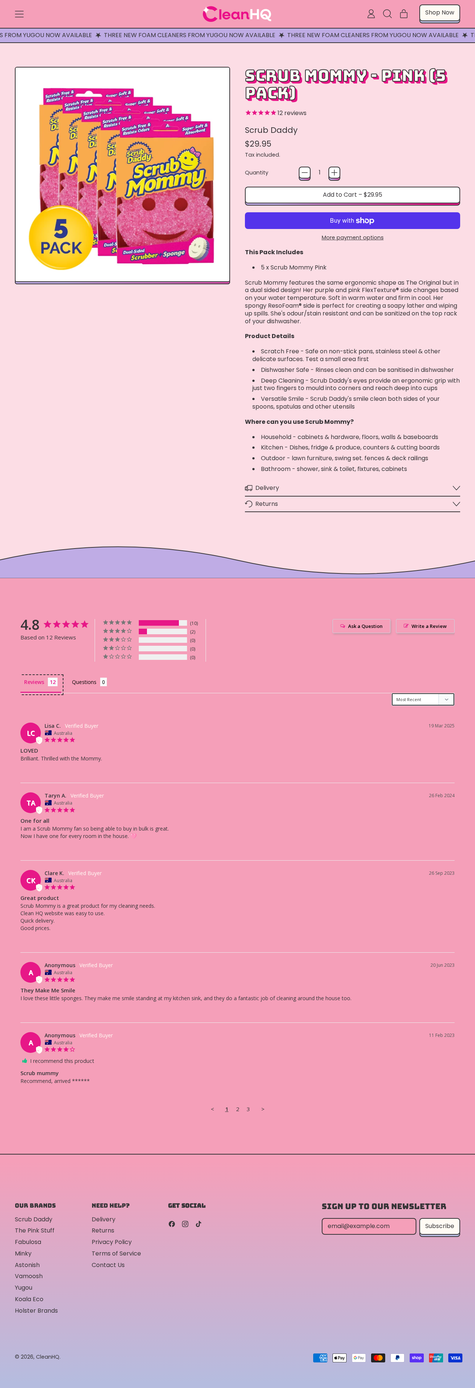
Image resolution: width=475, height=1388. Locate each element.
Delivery (103, 1219)
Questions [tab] (84, 681)
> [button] (263, 1109)
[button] (387, 14)
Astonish (27, 1265)
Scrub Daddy (271, 130)
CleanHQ (47, 1357)
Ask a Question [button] (365, 626)
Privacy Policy (112, 1242)
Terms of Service (116, 1253)
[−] (305, 173)
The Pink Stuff (35, 1230)
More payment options (353, 237)
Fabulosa (28, 1242)
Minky (23, 1253)
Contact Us (108, 1265)
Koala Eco (29, 1299)
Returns (103, 1230)
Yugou (23, 1287)
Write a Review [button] (429, 626)
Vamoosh (29, 1276)
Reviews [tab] (34, 681)
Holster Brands (36, 1310)
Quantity (256, 172)
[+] (334, 173)
